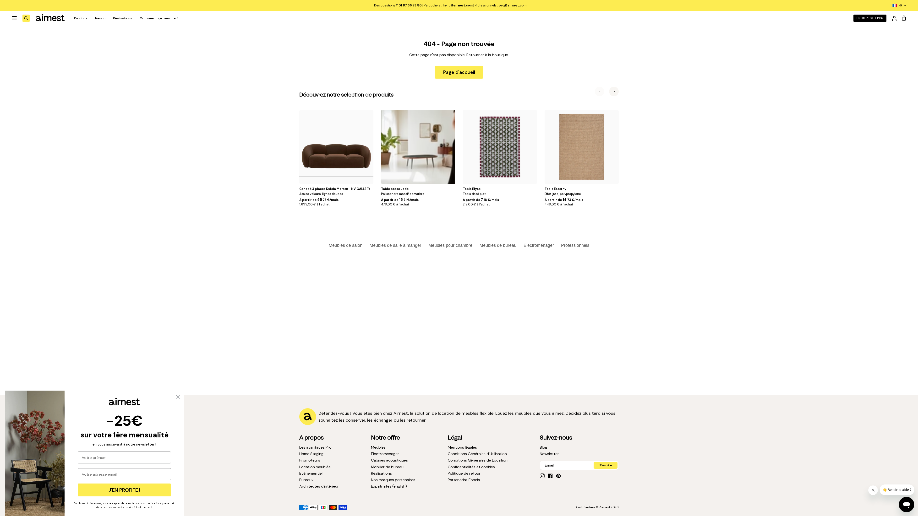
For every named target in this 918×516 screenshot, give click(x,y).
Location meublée (315, 466)
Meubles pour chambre (450, 245)
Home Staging (311, 453)
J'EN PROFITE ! (124, 490)
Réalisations (381, 473)
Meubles (378, 447)
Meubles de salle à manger (395, 245)
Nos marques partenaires (393, 479)
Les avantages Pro (315, 447)
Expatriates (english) (389, 486)
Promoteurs (309, 460)
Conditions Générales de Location (478, 460)
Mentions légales (462, 447)
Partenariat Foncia (464, 479)
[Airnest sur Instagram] (542, 475)
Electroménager (385, 453)
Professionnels (575, 245)
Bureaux (306, 479)
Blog (543, 447)
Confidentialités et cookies (471, 466)
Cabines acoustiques (389, 460)
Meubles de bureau (498, 245)
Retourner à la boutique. (487, 54)
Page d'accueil (459, 72)
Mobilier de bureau (387, 466)
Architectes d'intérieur (319, 486)
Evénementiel (310, 473)
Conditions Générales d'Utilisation (477, 453)
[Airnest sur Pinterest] (558, 475)
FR (900, 5)
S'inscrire (605, 465)
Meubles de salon (345, 245)
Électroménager (539, 245)
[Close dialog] (178, 396)
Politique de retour (464, 473)
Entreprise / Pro (870, 18)
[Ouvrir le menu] (14, 18)
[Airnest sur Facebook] (550, 475)
